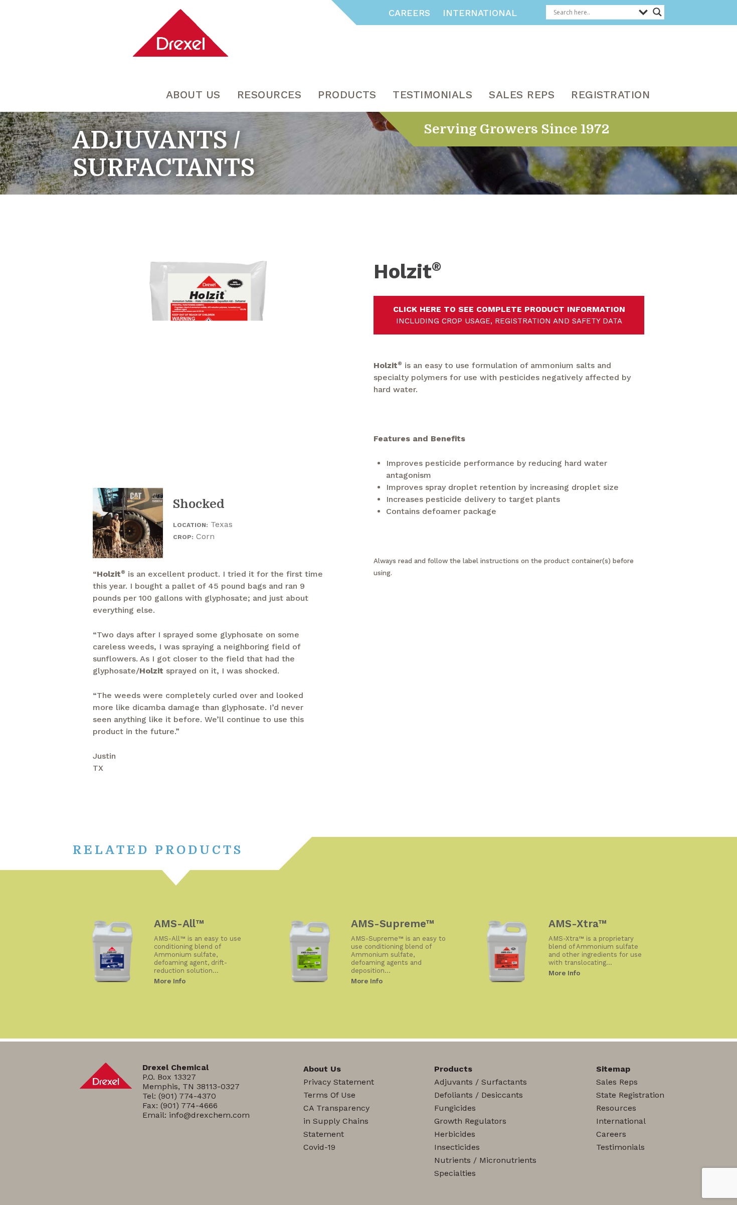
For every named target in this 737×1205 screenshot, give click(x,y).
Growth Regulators (470, 1121)
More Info (170, 981)
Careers (409, 13)
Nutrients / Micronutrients (485, 1160)
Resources (616, 1108)
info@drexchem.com (209, 1115)
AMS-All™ (179, 923)
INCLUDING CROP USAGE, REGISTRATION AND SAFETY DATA (509, 314)
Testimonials (432, 94)
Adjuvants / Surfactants (480, 1082)
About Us (193, 94)
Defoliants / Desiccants (478, 1095)
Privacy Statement (338, 1082)
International (480, 13)
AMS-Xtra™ (577, 923)
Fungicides (455, 1108)
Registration (610, 94)
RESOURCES (269, 94)
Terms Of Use (329, 1095)
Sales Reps (522, 94)
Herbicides (454, 1134)
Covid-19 (319, 1147)
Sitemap (613, 1069)
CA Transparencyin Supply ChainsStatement (336, 1121)
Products (347, 94)
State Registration (630, 1095)
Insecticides (457, 1147)
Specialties (455, 1173)
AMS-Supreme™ (392, 923)
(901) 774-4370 (187, 1096)
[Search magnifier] (657, 12)
